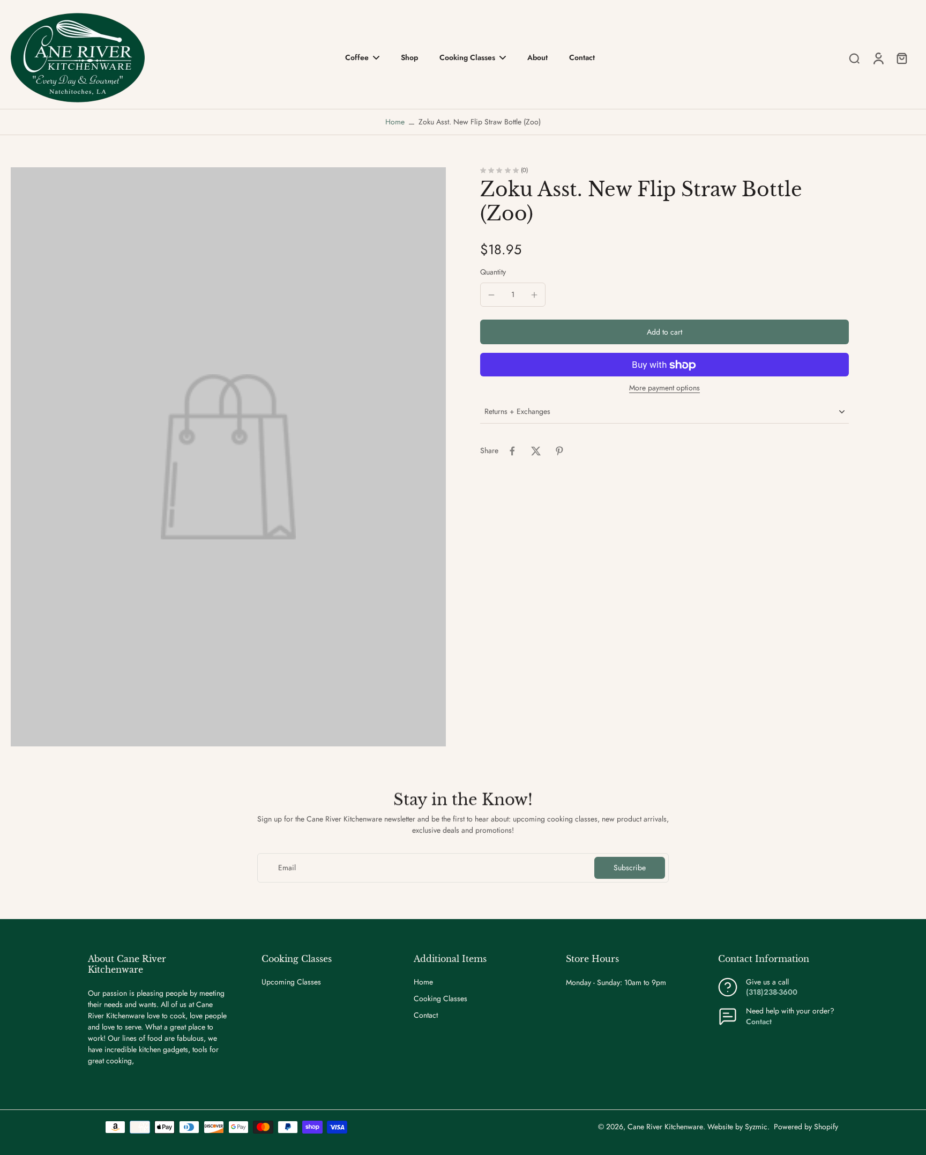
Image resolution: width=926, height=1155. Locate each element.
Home (395, 121)
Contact (426, 1015)
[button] (664, 332)
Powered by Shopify (806, 1126)
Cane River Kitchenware (665, 1126)
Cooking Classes (440, 999)
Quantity (493, 272)
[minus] (491, 295)
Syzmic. (757, 1126)
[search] (854, 58)
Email (287, 868)
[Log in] (878, 57)
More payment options (664, 389)
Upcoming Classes (291, 982)
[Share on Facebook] (512, 451)
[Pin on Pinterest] (559, 451)
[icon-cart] (901, 58)
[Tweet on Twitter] (536, 451)
